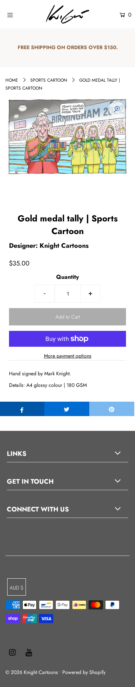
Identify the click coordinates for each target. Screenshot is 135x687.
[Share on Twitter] (66, 409)
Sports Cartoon (48, 80)
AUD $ (16, 587)
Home (11, 80)
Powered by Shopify (83, 672)
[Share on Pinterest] (111, 409)
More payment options (67, 355)
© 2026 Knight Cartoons (31, 672)
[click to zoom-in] (117, 109)
